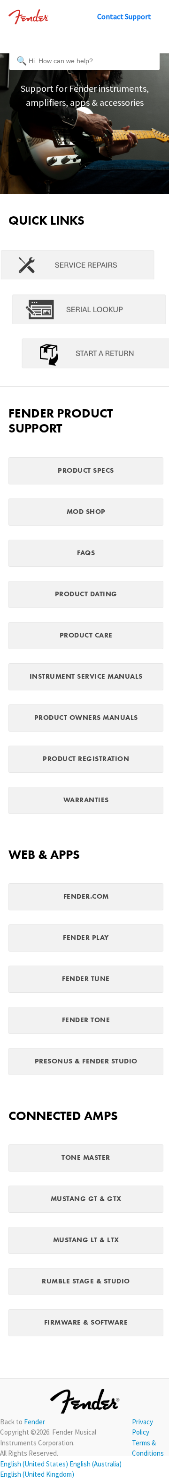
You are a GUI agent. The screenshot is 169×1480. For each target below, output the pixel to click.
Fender (34, 1421)
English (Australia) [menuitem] (95, 1463)
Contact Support (124, 16)
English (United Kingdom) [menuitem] (37, 1474)
